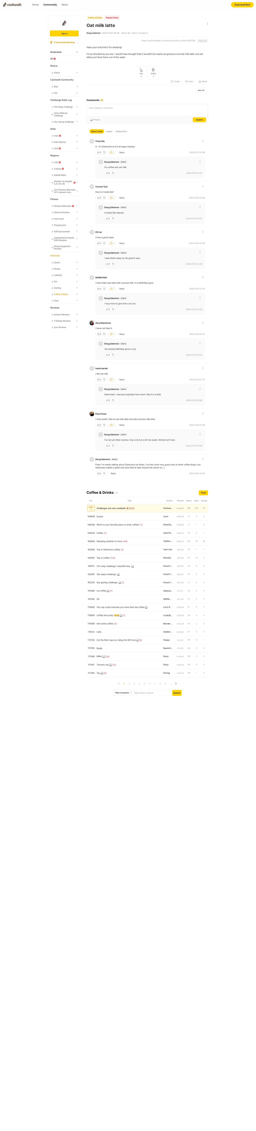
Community (50, 4)
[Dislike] (104, 152)
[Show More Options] (207, 24)
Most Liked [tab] (96, 131)
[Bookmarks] (116, 492)
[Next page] (175, 683)
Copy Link (202, 41)
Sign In (64, 33)
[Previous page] (118, 683)
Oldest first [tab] (121, 131)
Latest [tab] (109, 131)
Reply (121, 152)
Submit (199, 120)
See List (201, 90)
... (171, 683)
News (65, 4)
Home (35, 4)
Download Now (242, 4)
